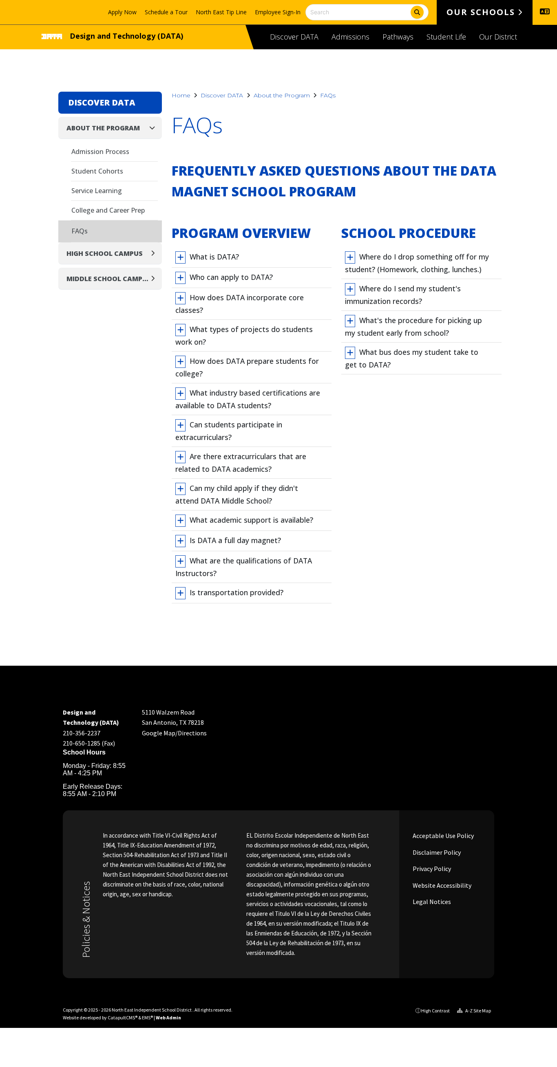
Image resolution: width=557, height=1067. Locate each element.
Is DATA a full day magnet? (235, 540)
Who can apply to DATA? (231, 277)
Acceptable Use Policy (442, 836)
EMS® (147, 1017)
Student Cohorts (97, 171)
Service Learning (96, 190)
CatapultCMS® (122, 1017)
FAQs (328, 95)
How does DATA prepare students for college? (247, 367)
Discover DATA (294, 37)
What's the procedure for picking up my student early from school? (413, 326)
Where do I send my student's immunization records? (403, 295)
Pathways (397, 37)
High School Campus (104, 253)
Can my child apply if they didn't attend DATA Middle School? (236, 494)
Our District (498, 37)
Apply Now (122, 12)
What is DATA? (214, 257)
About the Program (282, 95)
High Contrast (435, 1011)
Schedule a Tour (166, 12)
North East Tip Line (221, 12)
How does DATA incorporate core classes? (239, 304)
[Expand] (155, 253)
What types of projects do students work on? (244, 335)
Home (181, 95)
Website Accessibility (441, 885)
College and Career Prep (108, 210)
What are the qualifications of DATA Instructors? (243, 567)
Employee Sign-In (278, 12)
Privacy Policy (431, 869)
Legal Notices (431, 902)
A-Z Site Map (477, 1011)
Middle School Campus (107, 278)
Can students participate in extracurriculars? (228, 431)
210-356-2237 (81, 733)
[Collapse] (154, 127)
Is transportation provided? (236, 592)
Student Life (446, 37)
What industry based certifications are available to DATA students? (247, 399)
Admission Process (100, 151)
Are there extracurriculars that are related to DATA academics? (240, 462)
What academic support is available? (251, 520)
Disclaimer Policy (436, 852)
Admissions (350, 37)
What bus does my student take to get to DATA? (411, 358)
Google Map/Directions (174, 733)
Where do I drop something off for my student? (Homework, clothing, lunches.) (417, 263)
